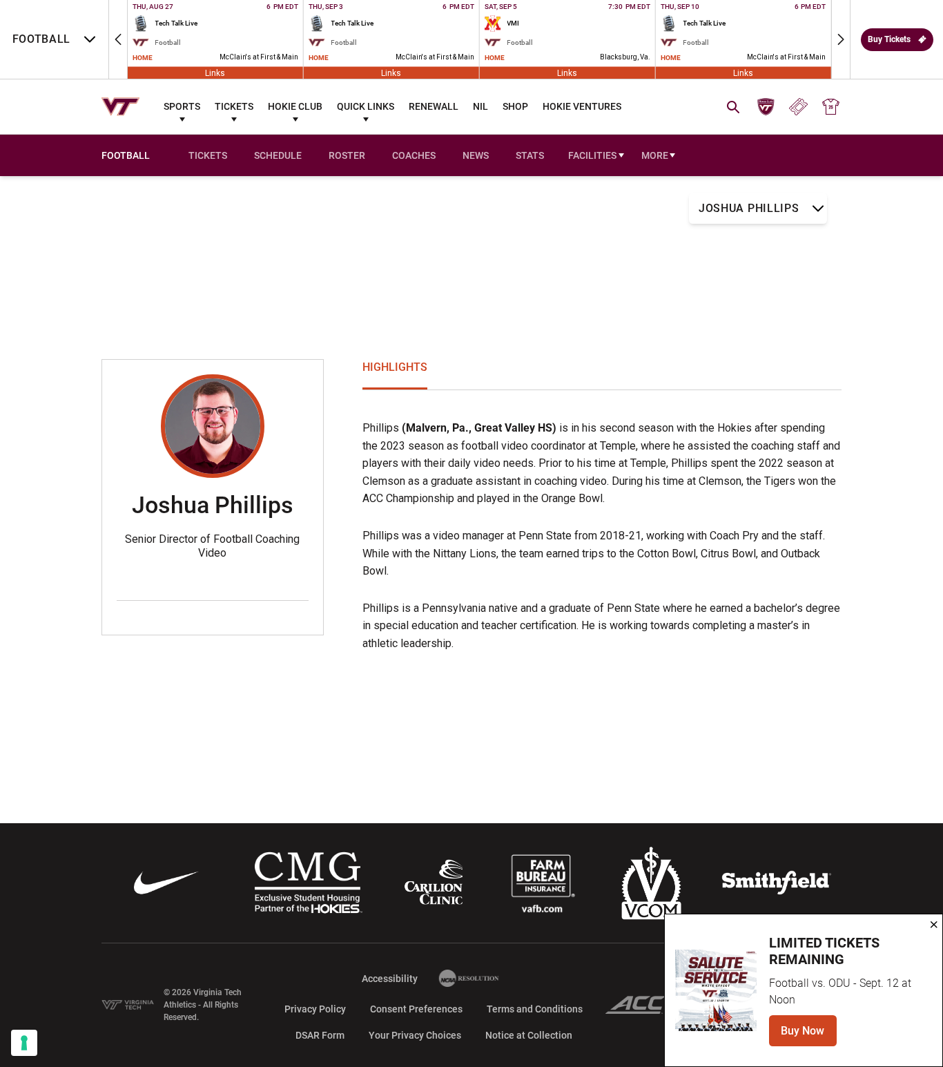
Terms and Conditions (535, 1009)
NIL (480, 106)
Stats (530, 155)
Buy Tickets (889, 39)
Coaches (414, 155)
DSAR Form (319, 1035)
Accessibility (390, 978)
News (476, 155)
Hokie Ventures (582, 106)
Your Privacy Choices (415, 1035)
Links (215, 72)
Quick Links (365, 106)
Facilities (592, 155)
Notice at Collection (528, 1035)
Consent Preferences (416, 1009)
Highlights (394, 367)
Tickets (234, 106)
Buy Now (809, 1035)
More (654, 155)
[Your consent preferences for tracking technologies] (24, 1043)
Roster (347, 155)
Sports (182, 106)
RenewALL (433, 106)
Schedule (278, 155)
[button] (118, 39)
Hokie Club (295, 106)
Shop (515, 106)
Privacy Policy (315, 1009)
